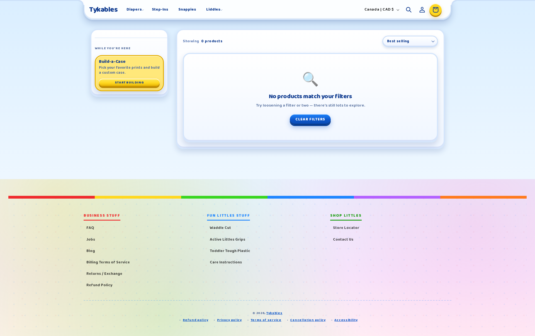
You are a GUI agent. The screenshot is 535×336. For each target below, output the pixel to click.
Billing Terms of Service (108, 262)
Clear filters (310, 119)
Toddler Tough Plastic (230, 251)
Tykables (274, 313)
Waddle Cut (220, 228)
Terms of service (266, 319)
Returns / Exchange (104, 274)
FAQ (90, 228)
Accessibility (346, 319)
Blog (90, 251)
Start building (129, 82)
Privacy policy (229, 319)
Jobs (90, 239)
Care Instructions (226, 262)
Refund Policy (99, 285)
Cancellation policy (307, 319)
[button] (134, 9)
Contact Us (343, 239)
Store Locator (346, 228)
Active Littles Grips (227, 239)
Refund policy (195, 319)
